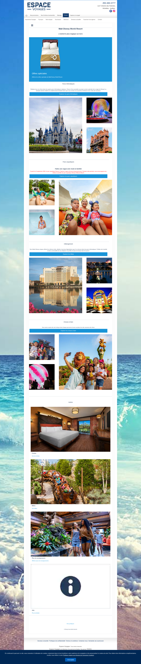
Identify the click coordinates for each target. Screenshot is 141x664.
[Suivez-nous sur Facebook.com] (110, 11)
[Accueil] (26, 15)
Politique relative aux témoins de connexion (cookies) (78, 655)
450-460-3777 (109, 3)
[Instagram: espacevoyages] (114, 11)
